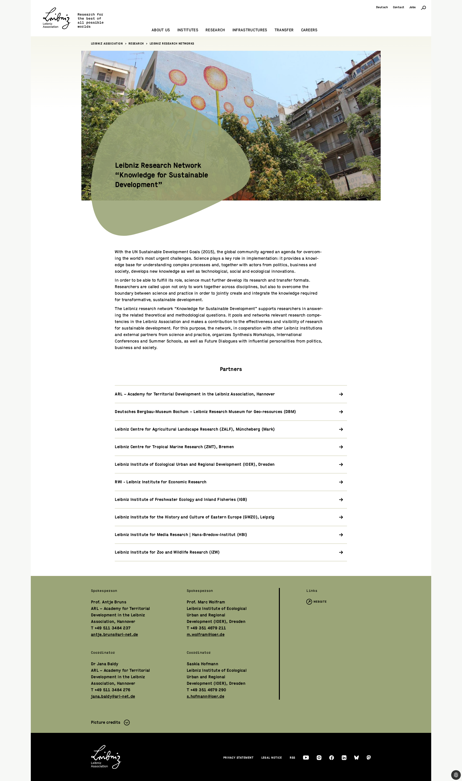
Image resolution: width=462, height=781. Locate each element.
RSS (292, 757)
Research (136, 43)
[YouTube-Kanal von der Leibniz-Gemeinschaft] (306, 757)
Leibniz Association (107, 43)
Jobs (412, 7)
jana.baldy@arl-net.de (113, 696)
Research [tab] (215, 30)
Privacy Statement (238, 757)
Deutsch (382, 7)
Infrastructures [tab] (249, 30)
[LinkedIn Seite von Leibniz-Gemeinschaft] (344, 757)
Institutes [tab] (187, 30)
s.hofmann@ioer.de (205, 696)
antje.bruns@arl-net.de (114, 634)
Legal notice (271, 757)
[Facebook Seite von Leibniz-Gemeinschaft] (331, 757)
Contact (399, 7)
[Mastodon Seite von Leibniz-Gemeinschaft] (368, 757)
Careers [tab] (309, 30)
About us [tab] (161, 30)
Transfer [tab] (284, 30)
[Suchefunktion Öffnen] (423, 7)
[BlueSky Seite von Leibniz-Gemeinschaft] (356, 757)
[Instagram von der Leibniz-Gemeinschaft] (319, 757)
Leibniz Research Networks (172, 43)
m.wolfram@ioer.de (206, 634)
